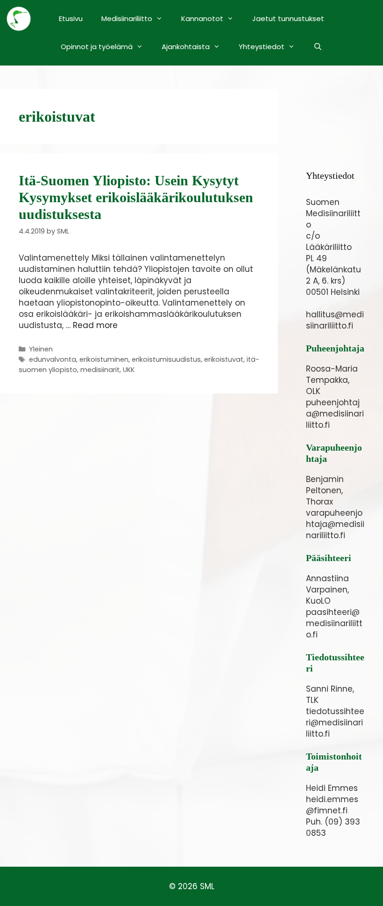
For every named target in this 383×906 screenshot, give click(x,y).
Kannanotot (202, 18)
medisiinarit (100, 369)
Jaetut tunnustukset (288, 18)
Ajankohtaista (186, 46)
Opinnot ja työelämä (97, 46)
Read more (95, 325)
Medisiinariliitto (126, 18)
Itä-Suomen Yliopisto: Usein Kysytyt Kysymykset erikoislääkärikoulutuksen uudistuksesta (136, 197)
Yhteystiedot (261, 46)
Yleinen (41, 349)
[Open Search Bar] (318, 47)
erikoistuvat (223, 359)
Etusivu (71, 18)
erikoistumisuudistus (166, 359)
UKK (129, 369)
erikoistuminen (103, 359)
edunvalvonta (52, 359)
